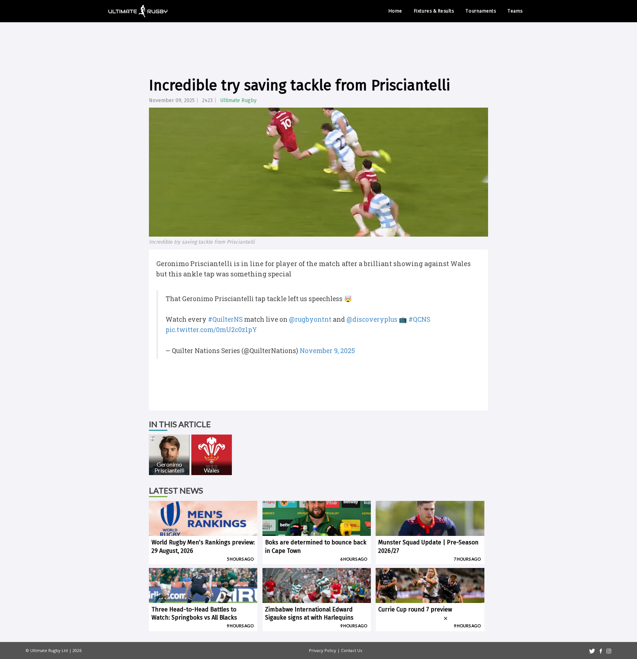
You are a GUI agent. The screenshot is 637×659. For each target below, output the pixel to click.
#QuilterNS (225, 319)
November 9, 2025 (327, 350)
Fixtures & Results (434, 11)
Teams (515, 11)
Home (395, 11)
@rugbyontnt (310, 319)
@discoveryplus (372, 319)
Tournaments (481, 11)
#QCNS (419, 319)
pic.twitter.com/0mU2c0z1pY (211, 329)
